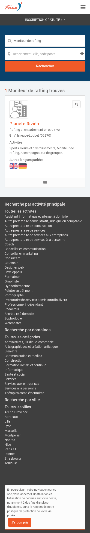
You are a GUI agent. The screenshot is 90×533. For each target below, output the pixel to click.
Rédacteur (12, 309)
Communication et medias (23, 356)
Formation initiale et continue (25, 365)
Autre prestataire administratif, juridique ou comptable (43, 221)
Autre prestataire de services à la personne (35, 239)
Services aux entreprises (22, 384)
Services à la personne (20, 388)
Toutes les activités (20, 211)
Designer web (14, 267)
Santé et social (15, 374)
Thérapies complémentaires (24, 393)
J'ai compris (19, 522)
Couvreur (11, 263)
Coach (9, 244)
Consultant (13, 258)
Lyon (8, 426)
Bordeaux (11, 417)
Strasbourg (13, 458)
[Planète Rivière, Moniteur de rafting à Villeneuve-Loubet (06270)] (19, 109)
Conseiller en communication (25, 249)
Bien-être (11, 351)
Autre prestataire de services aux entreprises (36, 235)
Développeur (13, 272)
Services (10, 379)
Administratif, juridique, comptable (29, 342)
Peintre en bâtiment (19, 290)
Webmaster (13, 323)
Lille (7, 421)
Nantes (10, 440)
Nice (8, 444)
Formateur (12, 277)
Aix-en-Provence (16, 412)
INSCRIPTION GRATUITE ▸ (43, 20)
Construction (14, 360)
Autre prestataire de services (25, 230)
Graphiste (12, 281)
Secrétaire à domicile (19, 314)
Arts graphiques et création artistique (31, 346)
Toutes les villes (18, 407)
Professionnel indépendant (24, 304)
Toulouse (11, 463)
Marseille (11, 431)
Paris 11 (10, 449)
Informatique (14, 370)
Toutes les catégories (22, 337)
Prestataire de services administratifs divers (36, 300)
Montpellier (13, 435)
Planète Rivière (25, 123)
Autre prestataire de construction (28, 226)
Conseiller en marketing (21, 253)
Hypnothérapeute (17, 286)
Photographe (14, 295)
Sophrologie (13, 318)
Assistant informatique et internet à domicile (36, 216)
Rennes (10, 454)
